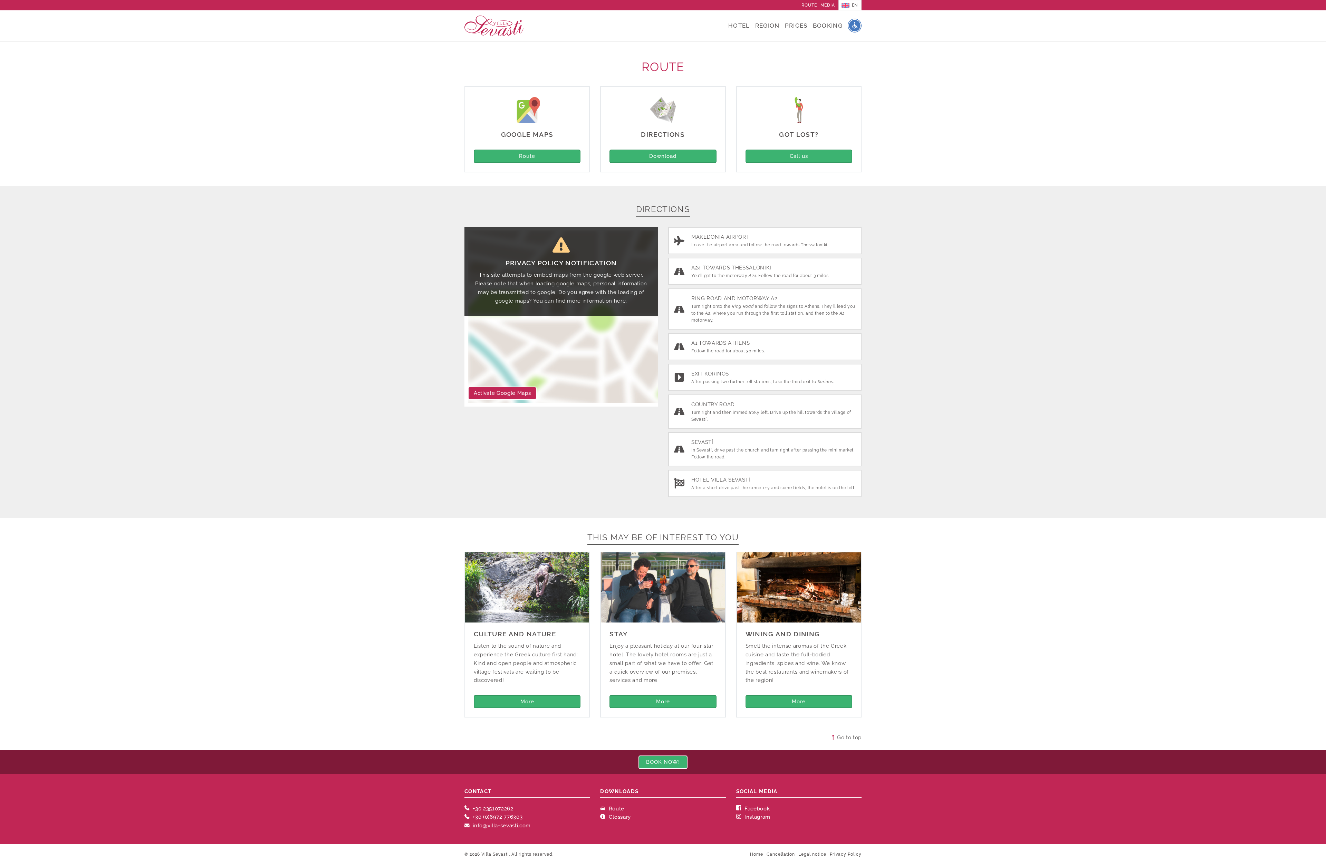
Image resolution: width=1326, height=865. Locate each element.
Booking (828, 25)
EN (855, 5)
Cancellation (781, 854)
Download (662, 156)
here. (620, 301)
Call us (799, 156)
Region (767, 25)
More (527, 701)
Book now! (663, 762)
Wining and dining (783, 634)
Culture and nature (515, 634)
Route (809, 5)
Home (756, 854)
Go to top (848, 737)
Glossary (619, 817)
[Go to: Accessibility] (855, 25)
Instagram (756, 817)
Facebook (756, 808)
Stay (618, 634)
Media (827, 5)
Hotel (739, 25)
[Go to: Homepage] (493, 26)
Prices (796, 25)
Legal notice (812, 854)
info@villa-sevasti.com (502, 825)
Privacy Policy (846, 854)
